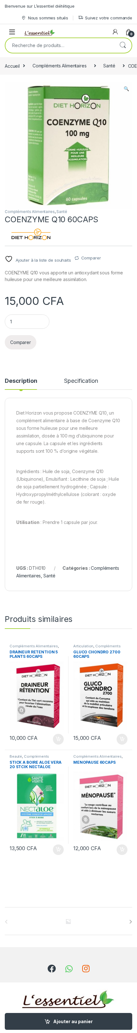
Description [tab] (21, 381)
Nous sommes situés (48, 17)
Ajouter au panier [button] (56, 739)
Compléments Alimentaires (59, 65)
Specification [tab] (81, 381)
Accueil (12, 65)
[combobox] (59, 45)
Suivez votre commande (108, 17)
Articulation (83, 646)
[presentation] (130, 921)
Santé (109, 65)
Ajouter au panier (73, 1021)
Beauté (16, 756)
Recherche (123, 45)
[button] (126, 89)
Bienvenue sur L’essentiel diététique (40, 6)
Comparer (91, 257)
